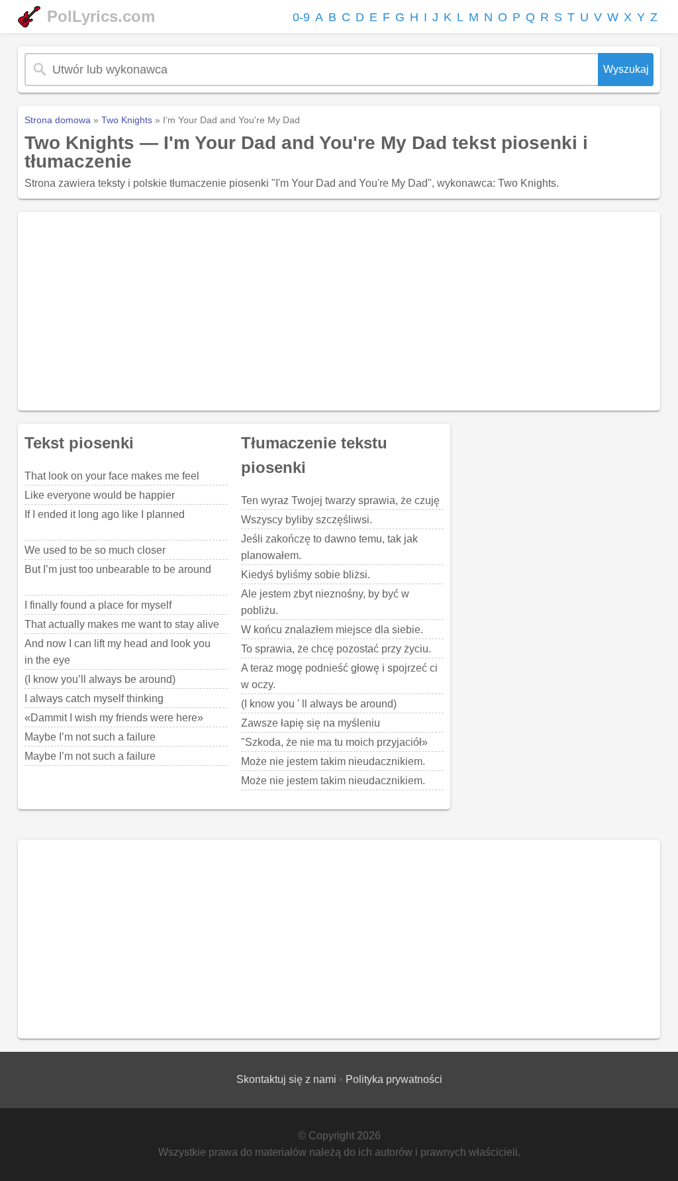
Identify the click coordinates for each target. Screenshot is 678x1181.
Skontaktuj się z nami (286, 1079)
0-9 (301, 17)
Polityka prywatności (394, 1079)
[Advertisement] (339, 311)
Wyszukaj (626, 69)
